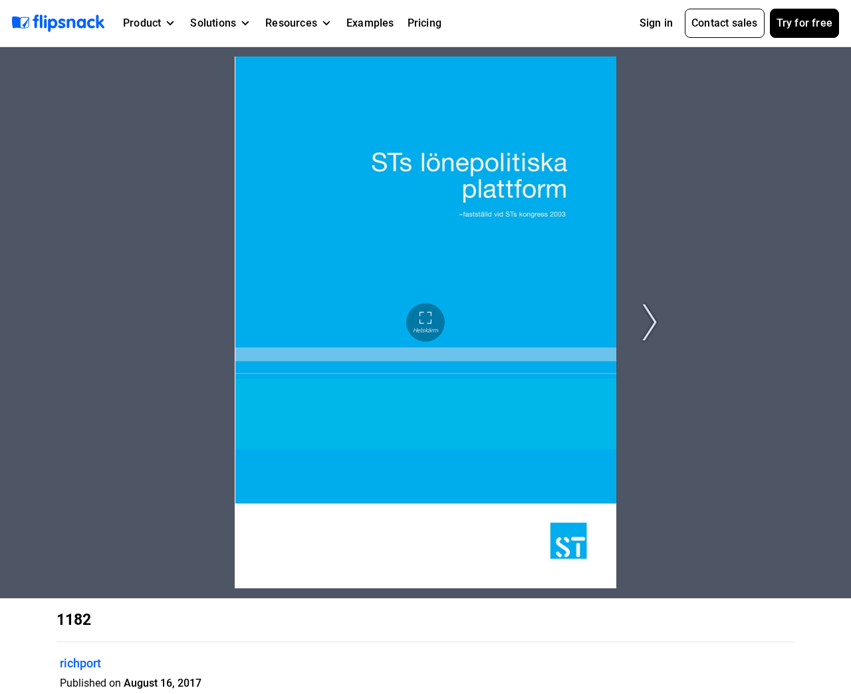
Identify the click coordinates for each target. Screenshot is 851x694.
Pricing (424, 23)
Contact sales (724, 23)
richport (80, 663)
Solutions (213, 23)
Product (142, 23)
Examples (370, 23)
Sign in (656, 23)
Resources (291, 23)
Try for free (804, 23)
